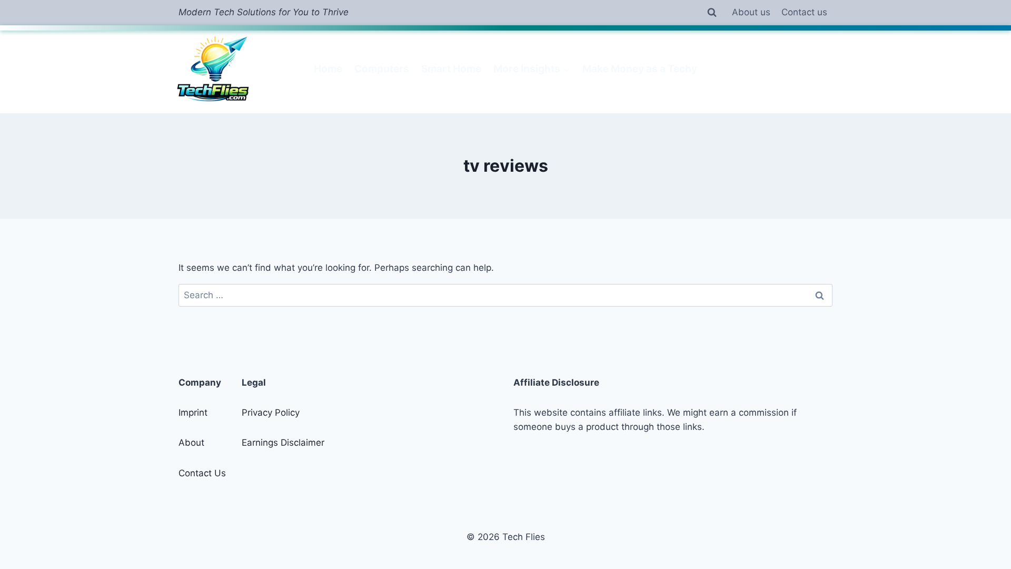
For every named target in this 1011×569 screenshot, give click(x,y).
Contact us (804, 12)
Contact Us (202, 473)
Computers (381, 69)
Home (328, 69)
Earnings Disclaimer (283, 442)
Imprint (193, 412)
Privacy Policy (271, 412)
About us (751, 12)
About (191, 442)
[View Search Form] (711, 12)
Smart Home (451, 69)
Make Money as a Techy (639, 69)
